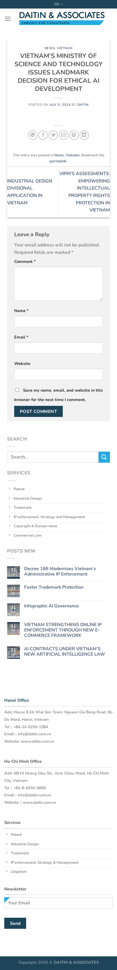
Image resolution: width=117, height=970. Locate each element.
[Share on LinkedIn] (84, 135)
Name (21, 310)
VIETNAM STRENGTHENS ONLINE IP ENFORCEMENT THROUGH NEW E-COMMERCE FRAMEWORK (63, 630)
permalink (58, 161)
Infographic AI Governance (51, 606)
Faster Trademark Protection (53, 587)
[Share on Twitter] (53, 135)
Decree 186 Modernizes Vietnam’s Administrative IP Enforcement (60, 571)
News (50, 48)
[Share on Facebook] (43, 135)
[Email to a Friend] (63, 135)
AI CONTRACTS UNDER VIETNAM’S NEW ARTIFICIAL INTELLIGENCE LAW (64, 651)
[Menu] (7, 19)
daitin (83, 105)
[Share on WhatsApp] (32, 135)
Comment (25, 261)
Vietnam (64, 48)
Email (21, 337)
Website (22, 363)
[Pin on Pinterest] (74, 135)
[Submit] (104, 457)
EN (56, 4)
